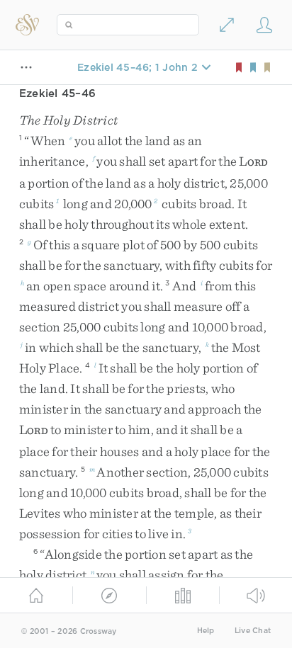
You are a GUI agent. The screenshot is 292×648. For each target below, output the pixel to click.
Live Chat (253, 630)
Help (206, 630)
